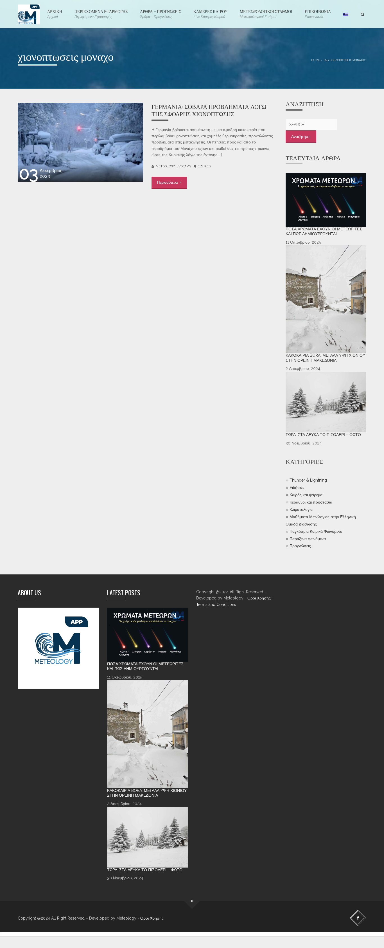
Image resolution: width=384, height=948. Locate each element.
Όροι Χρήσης (259, 598)
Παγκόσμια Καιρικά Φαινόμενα (316, 531)
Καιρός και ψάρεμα (306, 495)
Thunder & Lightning (308, 480)
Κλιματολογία (301, 509)
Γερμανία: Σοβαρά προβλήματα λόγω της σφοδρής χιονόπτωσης (209, 110)
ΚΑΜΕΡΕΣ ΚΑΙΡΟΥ (210, 13)
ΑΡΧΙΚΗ (54, 13)
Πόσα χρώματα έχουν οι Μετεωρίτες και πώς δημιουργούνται (324, 231)
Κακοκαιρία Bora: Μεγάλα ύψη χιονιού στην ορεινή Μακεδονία (325, 358)
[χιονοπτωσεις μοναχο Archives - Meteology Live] (29, 14)
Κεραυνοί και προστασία (311, 502)
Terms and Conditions (216, 604)
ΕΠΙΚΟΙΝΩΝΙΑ (318, 13)
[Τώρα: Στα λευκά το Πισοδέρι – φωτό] (326, 402)
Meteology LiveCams (173, 166)
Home (315, 60)
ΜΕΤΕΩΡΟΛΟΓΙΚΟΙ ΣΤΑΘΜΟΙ (266, 13)
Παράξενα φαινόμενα (308, 538)
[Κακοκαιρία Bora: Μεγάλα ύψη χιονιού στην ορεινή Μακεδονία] (326, 299)
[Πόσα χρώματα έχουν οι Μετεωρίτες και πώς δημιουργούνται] (326, 200)
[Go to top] (192, 901)
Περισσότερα (168, 182)
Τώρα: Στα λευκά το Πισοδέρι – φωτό (323, 434)
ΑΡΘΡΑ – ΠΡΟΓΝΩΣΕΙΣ (160, 13)
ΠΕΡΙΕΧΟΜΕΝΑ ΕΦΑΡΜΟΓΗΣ (101, 13)
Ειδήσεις (204, 166)
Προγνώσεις (300, 545)
